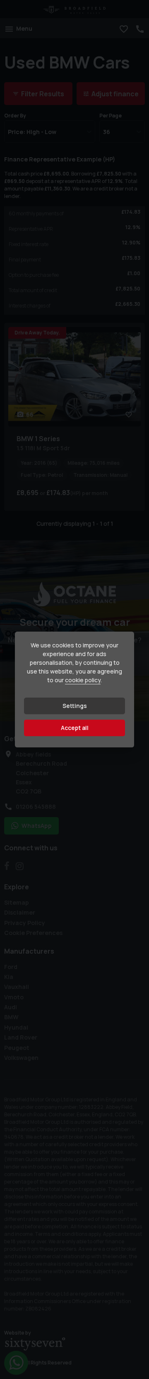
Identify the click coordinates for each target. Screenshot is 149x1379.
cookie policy (83, 680)
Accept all (75, 728)
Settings (74, 706)
